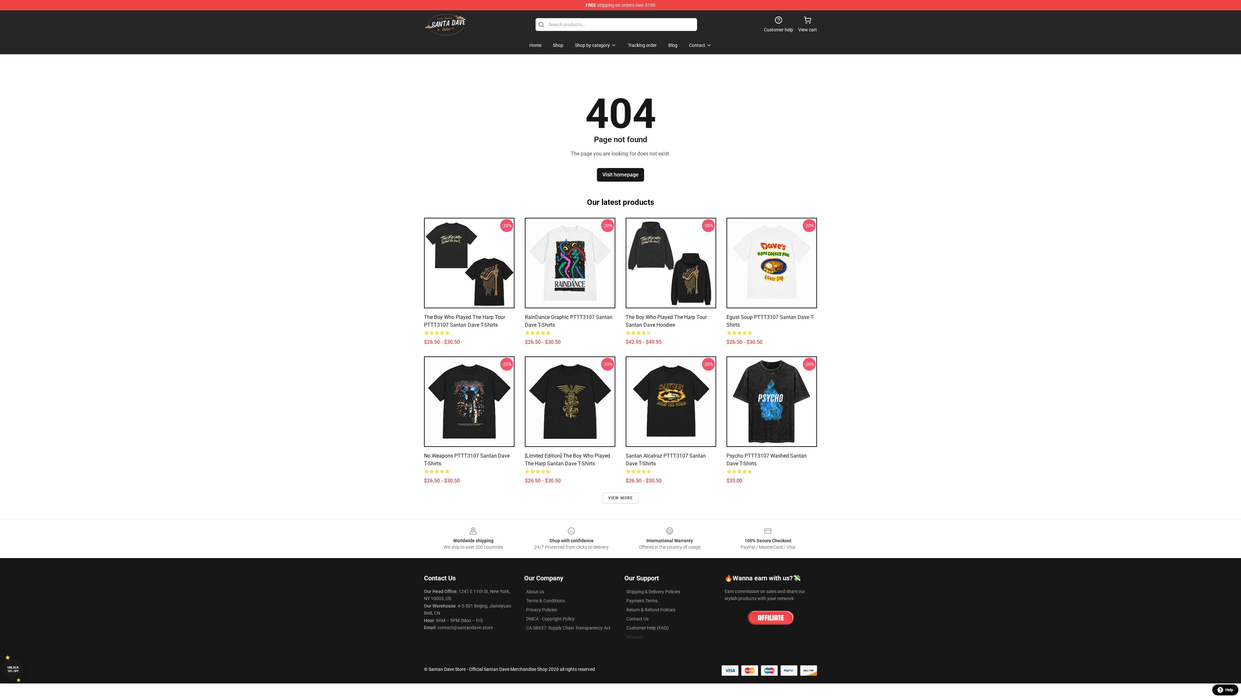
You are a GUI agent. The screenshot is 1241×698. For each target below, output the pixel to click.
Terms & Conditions (545, 600)
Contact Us (637, 618)
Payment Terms (642, 600)
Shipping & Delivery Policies (653, 591)
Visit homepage (620, 175)
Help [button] (1229, 690)
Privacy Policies (541, 609)
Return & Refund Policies (650, 609)
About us (535, 591)
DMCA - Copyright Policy (550, 618)
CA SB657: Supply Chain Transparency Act (568, 627)
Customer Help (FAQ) (647, 627)
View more (620, 498)
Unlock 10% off (13, 669)
